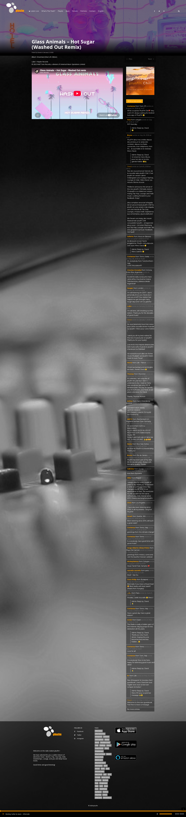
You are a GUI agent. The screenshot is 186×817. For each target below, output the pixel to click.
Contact (92, 11)
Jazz (105, 774)
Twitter (79, 735)
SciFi (101, 786)
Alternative (98, 731)
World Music (107, 798)
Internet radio (99, 771)
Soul (96, 789)
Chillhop (102, 745)
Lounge (97, 777)
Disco (106, 748)
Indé (107, 769)
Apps (67, 11)
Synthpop (98, 792)
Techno (105, 792)
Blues (97, 742)
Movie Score (105, 777)
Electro (109, 754)
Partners (83, 11)
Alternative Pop (100, 734)
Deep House (99, 748)
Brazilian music (105, 742)
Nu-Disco (98, 780)
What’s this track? (48, 11)
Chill (96, 745)
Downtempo (99, 751)
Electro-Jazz (98, 760)
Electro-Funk (99, 757)
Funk (105, 766)
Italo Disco (98, 774)
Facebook (80, 731)
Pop (96, 783)
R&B (96, 786)
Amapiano (98, 737)
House (97, 769)
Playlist (60, 11)
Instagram (80, 738)
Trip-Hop (98, 795)
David (39, 52)
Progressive (103, 783)
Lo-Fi (109, 774)
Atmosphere (99, 740)
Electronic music (100, 763)
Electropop (98, 766)
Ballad (107, 740)
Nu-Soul (105, 780)
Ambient (106, 737)
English (100, 11)
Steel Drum (103, 789)
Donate (75, 11)
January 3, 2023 (48, 52)
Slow (105, 786)
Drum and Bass (100, 754)
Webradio (98, 798)
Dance (109, 745)
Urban (105, 795)
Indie (102, 769)
